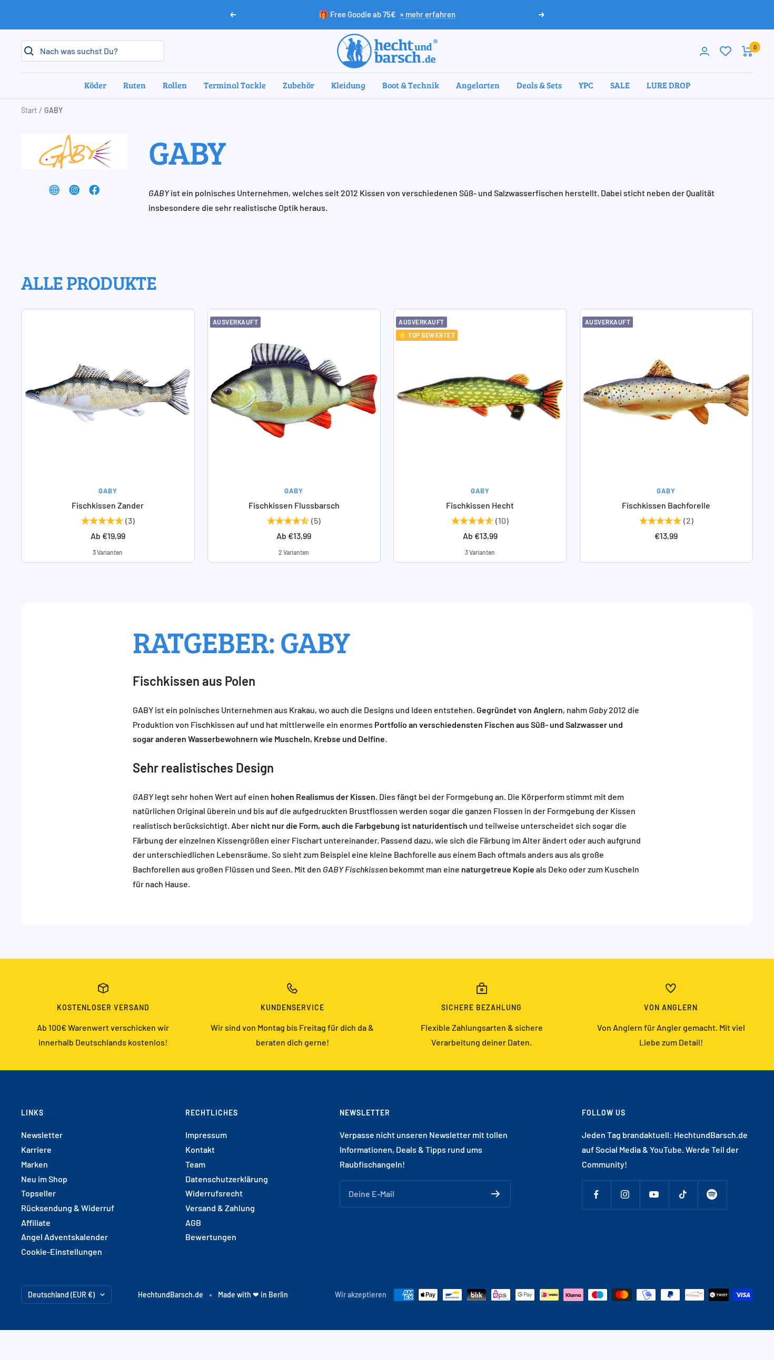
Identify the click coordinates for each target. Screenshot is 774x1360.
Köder (95, 84)
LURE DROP (668, 84)
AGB (193, 1222)
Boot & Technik (410, 84)
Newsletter (42, 1135)
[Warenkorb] (747, 51)
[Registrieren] (495, 1193)
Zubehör (298, 84)
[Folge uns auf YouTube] (654, 1194)
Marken (34, 1164)
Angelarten (478, 84)
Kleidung (348, 84)
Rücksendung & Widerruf (67, 1208)
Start (29, 110)
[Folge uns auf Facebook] (596, 1194)
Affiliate (36, 1222)
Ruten (134, 84)
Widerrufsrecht (214, 1193)
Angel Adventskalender (64, 1237)
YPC (586, 84)
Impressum (206, 1135)
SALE (620, 84)
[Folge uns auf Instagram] (625, 1194)
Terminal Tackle (235, 84)
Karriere (36, 1149)
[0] (725, 51)
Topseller (38, 1193)
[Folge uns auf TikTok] (683, 1194)
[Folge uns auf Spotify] (712, 1194)
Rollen (175, 84)
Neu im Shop (44, 1179)
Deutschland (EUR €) (61, 1294)
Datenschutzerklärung (226, 1179)
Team (195, 1164)
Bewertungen (210, 1237)
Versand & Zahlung (220, 1208)
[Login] (704, 51)
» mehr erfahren (427, 14)
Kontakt (200, 1149)
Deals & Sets (539, 84)
